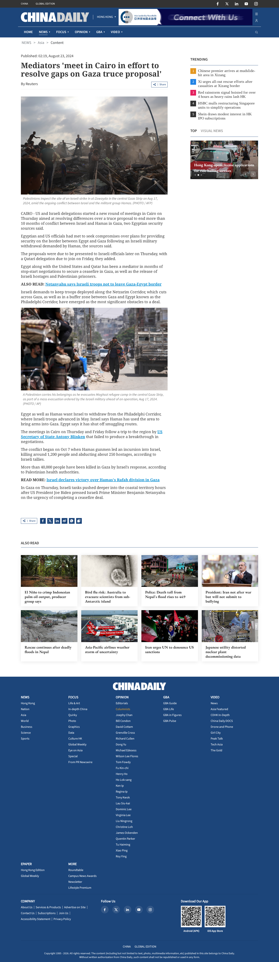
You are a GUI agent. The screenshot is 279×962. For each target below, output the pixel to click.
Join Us (63, 913)
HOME (28, 32)
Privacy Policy (62, 919)
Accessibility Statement (35, 919)
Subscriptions (47, 913)
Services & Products (48, 907)
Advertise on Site (75, 907)
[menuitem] (105, 17)
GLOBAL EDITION (45, 4)
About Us (26, 907)
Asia (41, 42)
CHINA (24, 4)
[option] (224, 160)
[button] (195, 175)
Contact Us (28, 913)
